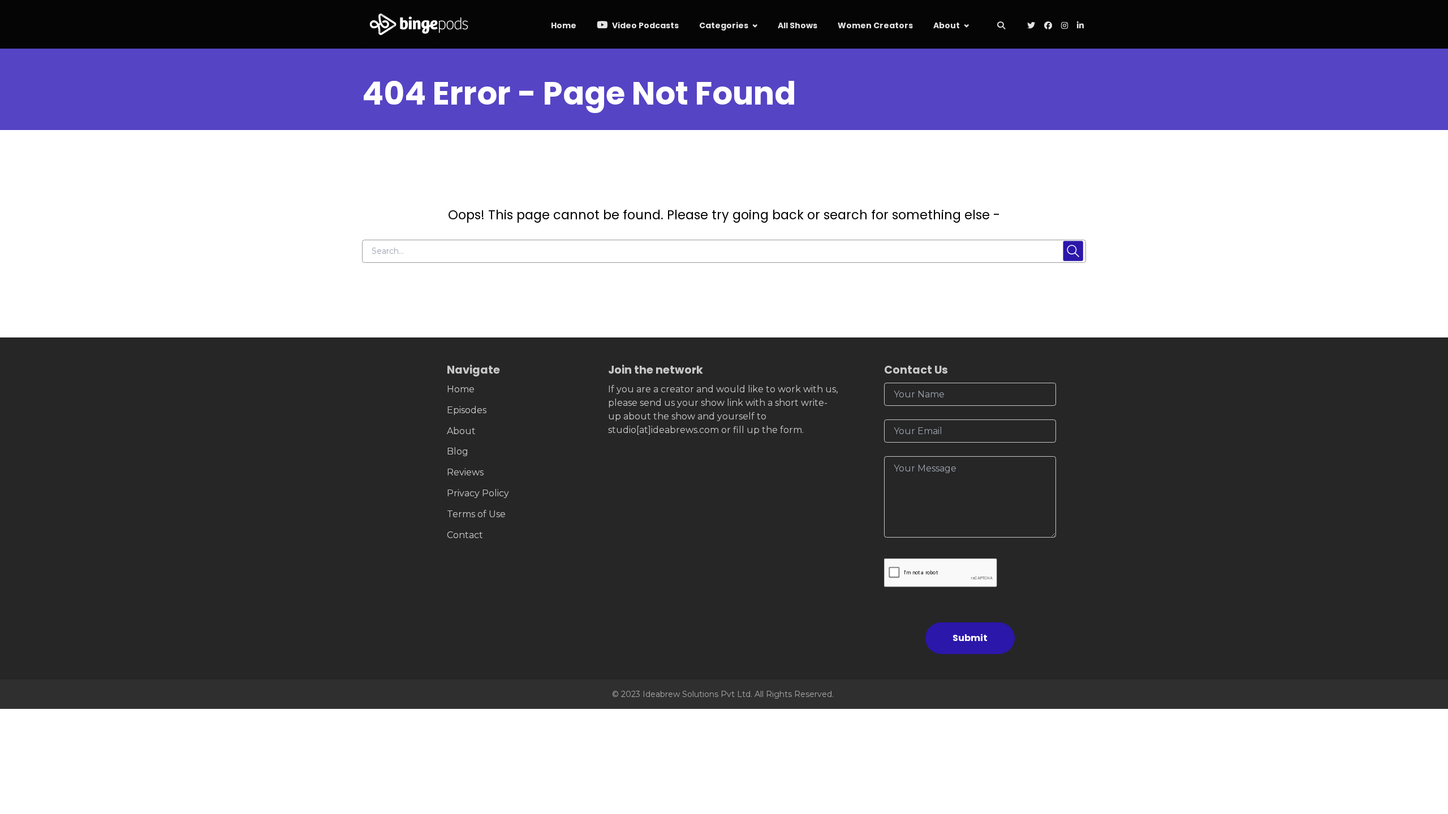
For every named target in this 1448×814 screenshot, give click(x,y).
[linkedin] (1079, 26)
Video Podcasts (644, 25)
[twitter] (1031, 26)
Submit (970, 637)
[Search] (1001, 26)
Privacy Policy (478, 493)
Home (563, 25)
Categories (723, 25)
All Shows (797, 25)
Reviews (465, 472)
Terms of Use (476, 514)
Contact (465, 535)
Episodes (466, 410)
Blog (457, 451)
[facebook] (1048, 26)
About (946, 25)
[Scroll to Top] (1421, 742)
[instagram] (1064, 26)
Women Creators (875, 25)
